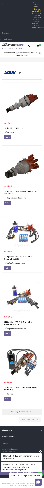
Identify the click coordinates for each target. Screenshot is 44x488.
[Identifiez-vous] (3, 4)
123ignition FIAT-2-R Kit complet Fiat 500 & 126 (21, 388)
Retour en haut (30, 419)
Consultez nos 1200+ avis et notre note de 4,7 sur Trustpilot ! (20, 53)
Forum (10, 39)
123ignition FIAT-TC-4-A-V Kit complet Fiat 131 (18, 257)
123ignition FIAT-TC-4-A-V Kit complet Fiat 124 (18, 323)
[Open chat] (38, 482)
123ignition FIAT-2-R (13, 128)
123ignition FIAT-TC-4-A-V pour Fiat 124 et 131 (20, 192)
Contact (3, 39)
